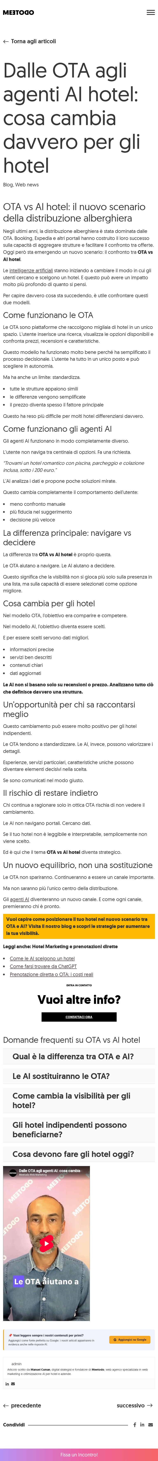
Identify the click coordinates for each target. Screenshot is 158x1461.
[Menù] (151, 12)
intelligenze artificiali (31, 270)
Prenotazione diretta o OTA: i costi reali (51, 974)
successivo (131, 1405)
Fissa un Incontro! (79, 1454)
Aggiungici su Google (132, 1339)
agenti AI (19, 899)
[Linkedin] (7, 1384)
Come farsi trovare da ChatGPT (43, 966)
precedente (26, 1405)
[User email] (13, 1384)
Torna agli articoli (33, 41)
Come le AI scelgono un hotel (42, 958)
